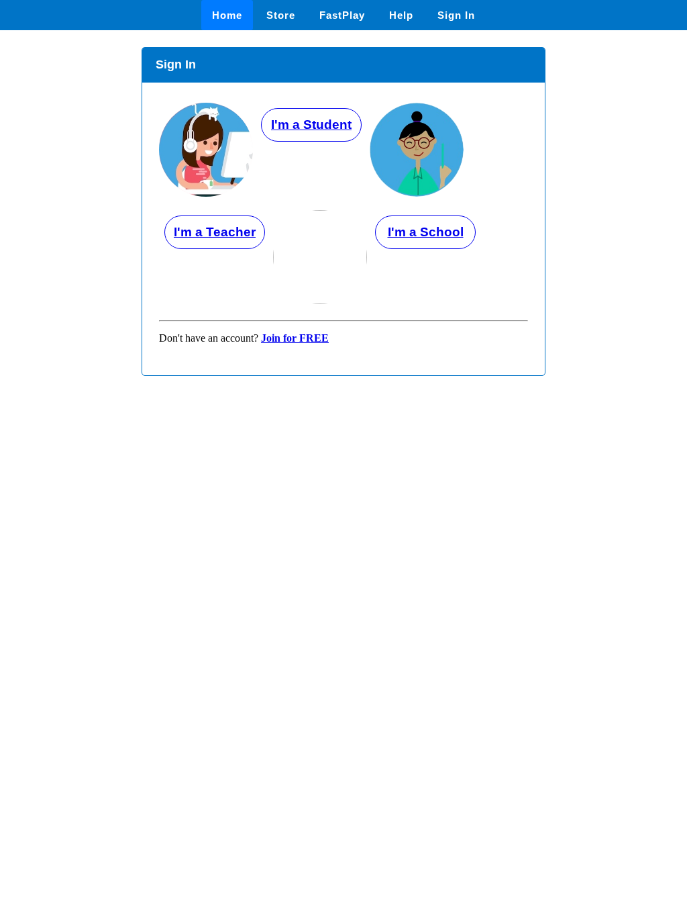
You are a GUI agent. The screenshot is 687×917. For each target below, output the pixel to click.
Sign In (456, 15)
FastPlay (342, 15)
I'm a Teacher (215, 232)
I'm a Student (311, 124)
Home (227, 15)
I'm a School (426, 232)
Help (401, 15)
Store (280, 15)
